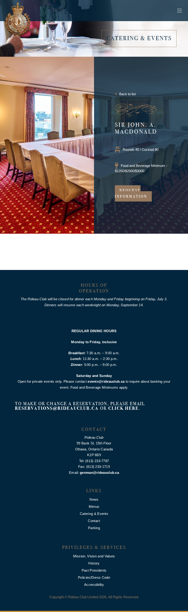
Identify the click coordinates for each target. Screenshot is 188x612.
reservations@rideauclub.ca (57, 408)
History (94, 563)
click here (123, 408)
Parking (94, 528)
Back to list (127, 94)
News (93, 499)
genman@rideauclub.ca (99, 472)
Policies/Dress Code (94, 577)
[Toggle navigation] (179, 10)
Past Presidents (94, 570)
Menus (94, 506)
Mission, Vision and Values (94, 556)
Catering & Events (94, 514)
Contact (94, 521)
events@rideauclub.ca (106, 381)
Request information (131, 193)
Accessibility (94, 585)
